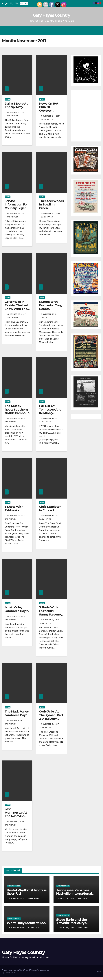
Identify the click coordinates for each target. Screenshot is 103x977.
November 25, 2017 (16, 112)
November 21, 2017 (50, 314)
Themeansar (10, 972)
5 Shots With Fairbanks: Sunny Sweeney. (51, 611)
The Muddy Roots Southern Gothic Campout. (17, 409)
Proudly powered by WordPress (15, 970)
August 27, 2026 (17, 928)
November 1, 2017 (16, 821)
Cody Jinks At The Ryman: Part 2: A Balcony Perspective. (51, 717)
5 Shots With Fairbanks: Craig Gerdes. (50, 305)
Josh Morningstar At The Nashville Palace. (16, 814)
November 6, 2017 (50, 620)
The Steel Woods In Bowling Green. (51, 204)
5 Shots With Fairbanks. (14, 508)
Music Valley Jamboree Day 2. (17, 609)
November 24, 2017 (50, 116)
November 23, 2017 (50, 213)
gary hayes (13, 116)
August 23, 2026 (66, 928)
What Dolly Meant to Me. (26, 923)
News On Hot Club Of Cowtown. (48, 107)
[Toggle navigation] (98, 30)
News (7, 99)
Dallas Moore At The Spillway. (16, 105)
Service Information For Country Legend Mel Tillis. (17, 206)
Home (98, 971)
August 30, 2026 (17, 898)
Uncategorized (14, 886)
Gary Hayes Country (51, 15)
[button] (88, 30)
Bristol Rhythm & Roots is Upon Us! (26, 891)
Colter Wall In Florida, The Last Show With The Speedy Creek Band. (16, 309)
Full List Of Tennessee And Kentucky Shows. (50, 411)
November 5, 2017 (16, 720)
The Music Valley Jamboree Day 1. (16, 713)
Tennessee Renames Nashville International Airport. (74, 893)
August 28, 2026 (66, 898)
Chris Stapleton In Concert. (50, 508)
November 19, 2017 (50, 418)
